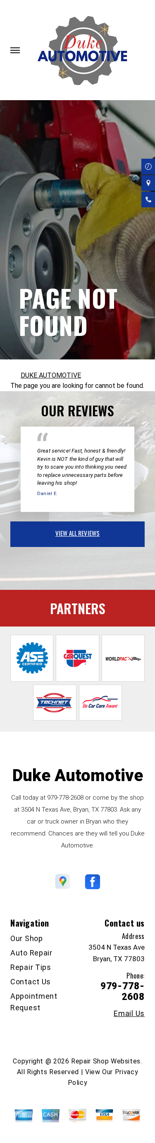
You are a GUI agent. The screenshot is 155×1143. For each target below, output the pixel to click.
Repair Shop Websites (106, 1061)
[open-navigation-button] (15, 50)
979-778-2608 (65, 797)
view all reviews (77, 532)
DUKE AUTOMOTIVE (51, 375)
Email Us (129, 1013)
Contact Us (30, 981)
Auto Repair (31, 952)
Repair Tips (30, 967)
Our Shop (26, 938)
